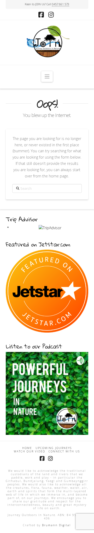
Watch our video (29, 451)
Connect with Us (64, 451)
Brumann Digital (56, 525)
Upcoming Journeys (54, 448)
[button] (47, 76)
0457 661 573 (60, 4)
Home (27, 448)
